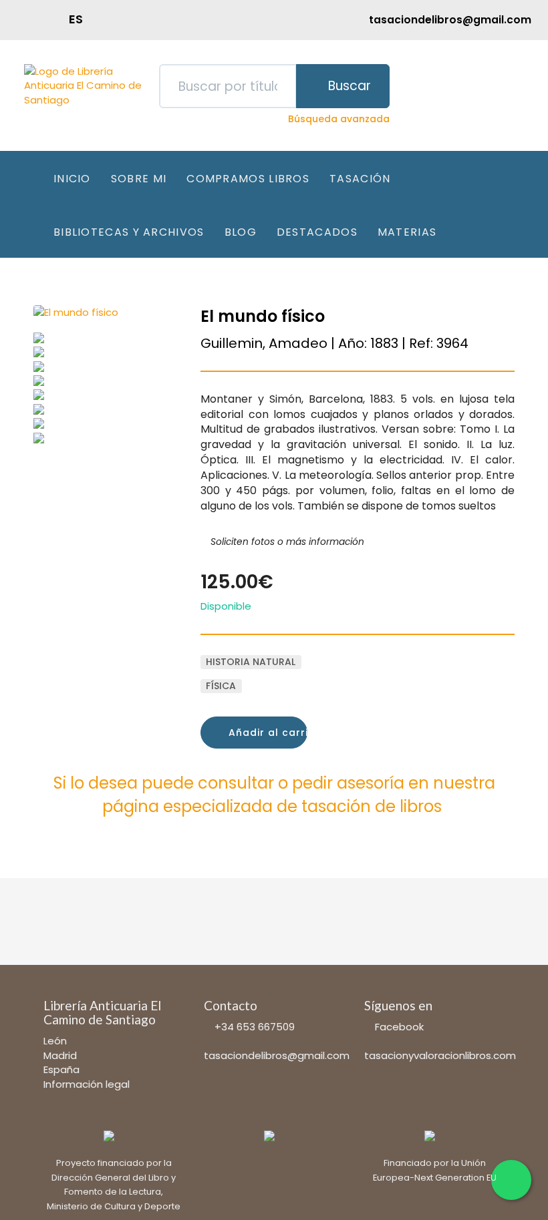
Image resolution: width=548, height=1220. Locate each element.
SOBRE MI (138, 178)
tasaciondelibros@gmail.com (277, 1055)
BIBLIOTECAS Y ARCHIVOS (128, 232)
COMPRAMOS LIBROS (247, 178)
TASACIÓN (359, 178)
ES (76, 19)
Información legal (86, 1084)
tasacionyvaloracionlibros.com (440, 1055)
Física (221, 685)
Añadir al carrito (266, 732)
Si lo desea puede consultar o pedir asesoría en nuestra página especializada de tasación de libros (274, 794)
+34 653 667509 (255, 1027)
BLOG (241, 232)
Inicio (72, 178)
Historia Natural (250, 661)
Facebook (399, 1027)
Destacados (317, 232)
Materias (407, 232)
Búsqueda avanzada (339, 119)
